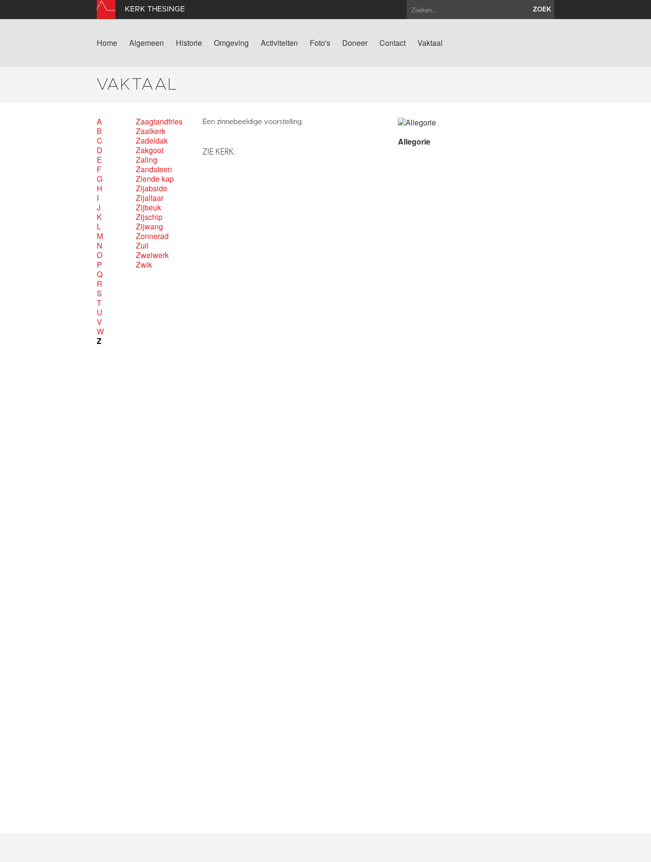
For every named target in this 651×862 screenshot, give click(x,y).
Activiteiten (279, 43)
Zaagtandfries (159, 121)
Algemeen (146, 43)
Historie (189, 43)
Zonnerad (152, 236)
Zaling (146, 160)
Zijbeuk (148, 207)
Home (107, 43)
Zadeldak (152, 140)
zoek (542, 9)
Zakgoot (149, 150)
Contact (392, 43)
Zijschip (149, 217)
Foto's (320, 43)
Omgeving (231, 43)
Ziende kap (155, 179)
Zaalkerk (150, 131)
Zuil (142, 245)
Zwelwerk (152, 255)
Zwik (144, 265)
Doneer (354, 43)
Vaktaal (430, 43)
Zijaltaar (149, 198)
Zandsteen (154, 169)
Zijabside (151, 188)
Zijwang (149, 226)
